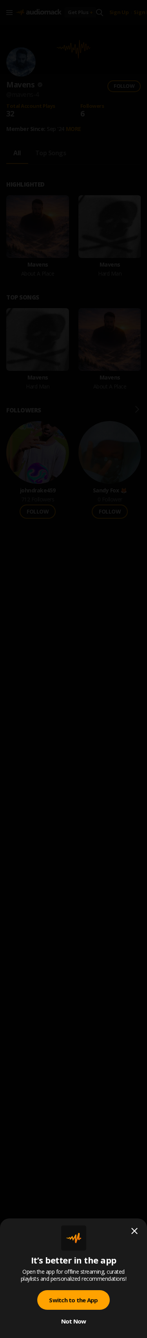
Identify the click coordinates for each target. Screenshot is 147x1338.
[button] (73, 669)
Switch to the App (73, 1300)
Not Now (73, 1321)
